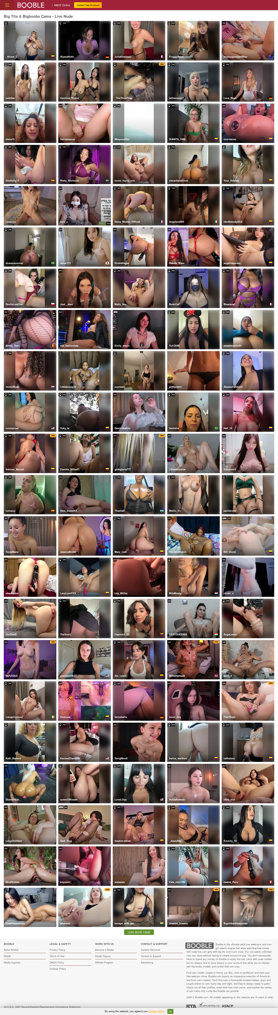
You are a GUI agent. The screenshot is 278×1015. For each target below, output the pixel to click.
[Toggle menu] (7, 5)
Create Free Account (88, 5)
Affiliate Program (104, 962)
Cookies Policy (58, 968)
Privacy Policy (57, 950)
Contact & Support (151, 956)
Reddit (7, 956)
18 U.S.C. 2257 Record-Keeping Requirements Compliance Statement (42, 1007)
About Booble (11, 950)
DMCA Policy (57, 962)
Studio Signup (102, 956)
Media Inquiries (12, 962)
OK (170, 1011)
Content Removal (150, 950)
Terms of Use (57, 956)
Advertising (147, 962)
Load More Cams (139, 932)
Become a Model (104, 950)
